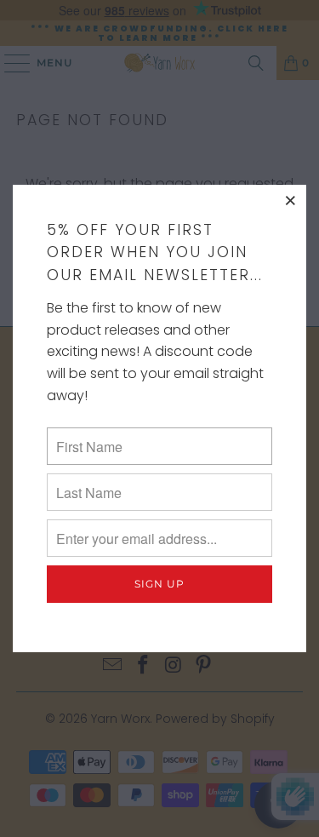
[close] (291, 200)
